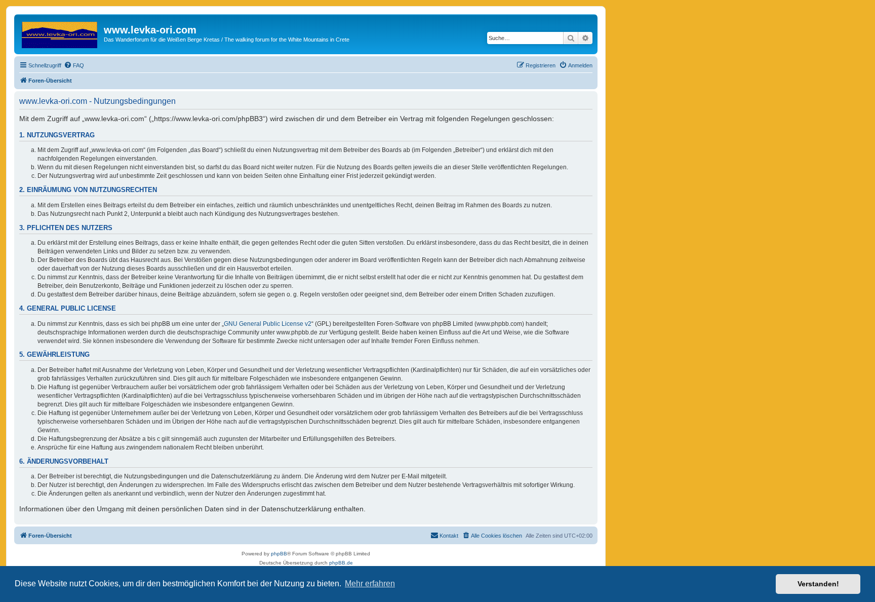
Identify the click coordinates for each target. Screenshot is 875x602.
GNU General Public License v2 (267, 323)
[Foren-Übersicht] (60, 33)
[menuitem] (74, 65)
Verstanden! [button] (818, 584)
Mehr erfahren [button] (370, 583)
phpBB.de (341, 563)
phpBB (279, 553)
